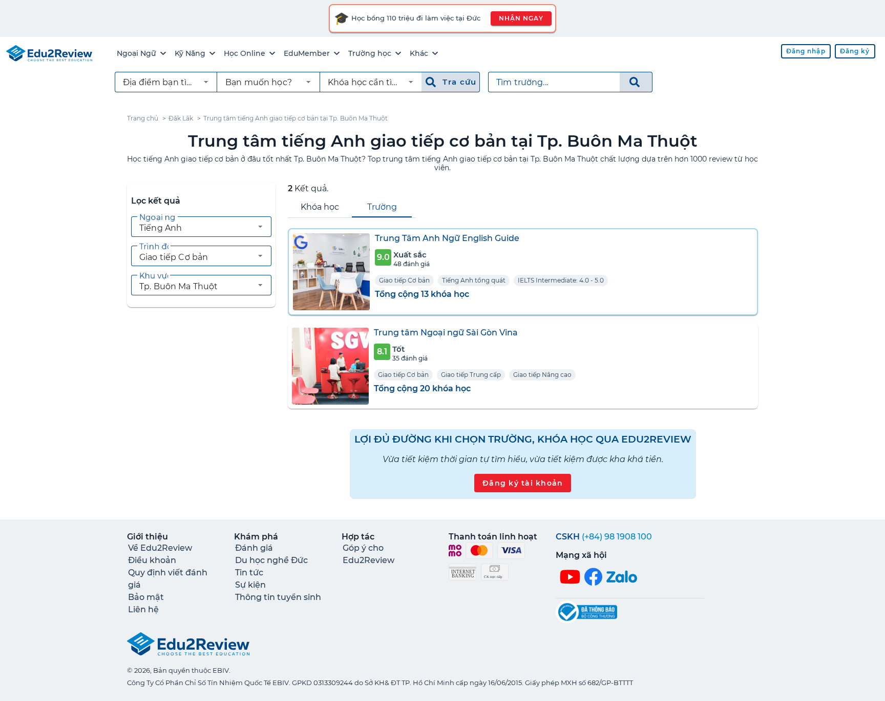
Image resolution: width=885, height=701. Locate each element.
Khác (419, 53)
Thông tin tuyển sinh (278, 597)
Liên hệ (143, 609)
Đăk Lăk (180, 118)
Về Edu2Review (160, 548)
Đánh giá (254, 548)
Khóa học (320, 207)
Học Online (244, 53)
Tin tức (249, 572)
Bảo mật (146, 597)
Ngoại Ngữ (136, 53)
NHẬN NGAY (521, 18)
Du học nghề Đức (271, 560)
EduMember (307, 53)
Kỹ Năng (190, 53)
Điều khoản (152, 560)
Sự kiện (250, 585)
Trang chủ (142, 118)
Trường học (369, 53)
